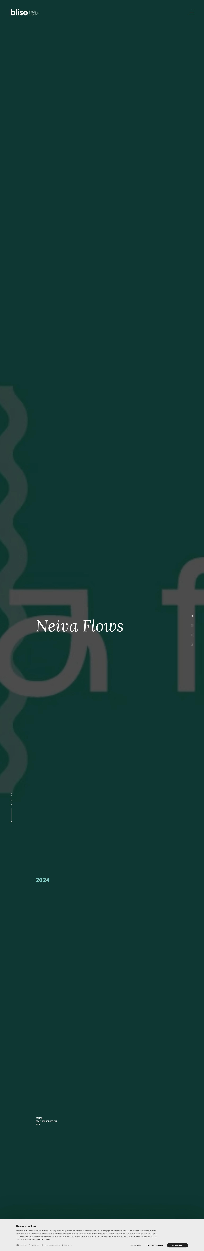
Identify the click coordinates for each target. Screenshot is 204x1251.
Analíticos (35, 1245)
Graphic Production (46, 1121)
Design (39, 1118)
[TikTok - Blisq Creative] (192, 644)
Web (38, 1124)
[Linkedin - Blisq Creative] (192, 635)
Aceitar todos (177, 1245)
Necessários (23, 1245)
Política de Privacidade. (41, 1239)
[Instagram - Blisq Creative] (192, 625)
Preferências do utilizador (51, 1245)
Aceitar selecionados (154, 1245)
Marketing (68, 1245)
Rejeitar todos (136, 1245)
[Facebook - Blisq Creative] (192, 616)
